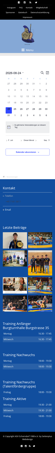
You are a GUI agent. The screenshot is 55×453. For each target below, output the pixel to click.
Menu (29, 50)
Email (8, 209)
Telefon (9, 195)
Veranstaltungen (12, 177)
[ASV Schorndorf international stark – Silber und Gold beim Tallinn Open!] (15, 258)
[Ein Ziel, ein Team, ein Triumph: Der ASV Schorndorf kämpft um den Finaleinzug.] (40, 303)
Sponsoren (10, 12)
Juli (11, 140)
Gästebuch (22, 12)
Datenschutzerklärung (40, 12)
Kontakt (29, 7)
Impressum (27, 17)
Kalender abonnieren (26, 152)
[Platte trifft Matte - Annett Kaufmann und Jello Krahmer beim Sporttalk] (15, 285)
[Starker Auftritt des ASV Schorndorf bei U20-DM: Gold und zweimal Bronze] (40, 263)
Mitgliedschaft (42, 7)
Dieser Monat (29, 140)
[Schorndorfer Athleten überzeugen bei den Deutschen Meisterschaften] (15, 240)
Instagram (11, 7)
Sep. (45, 140)
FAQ (21, 7)
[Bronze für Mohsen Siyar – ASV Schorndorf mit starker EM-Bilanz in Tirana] (40, 240)
